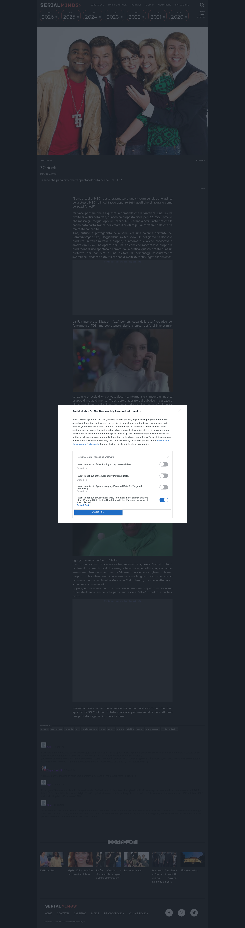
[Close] (180, 412)
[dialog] (122, 464)
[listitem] (122, 457)
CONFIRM (98, 512)
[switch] (164, 464)
